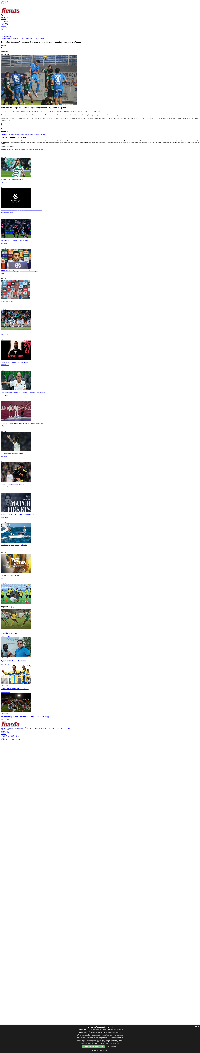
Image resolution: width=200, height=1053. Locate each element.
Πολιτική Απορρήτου (114, 1043)
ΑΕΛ (2, 629)
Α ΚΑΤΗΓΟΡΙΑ (5, 38)
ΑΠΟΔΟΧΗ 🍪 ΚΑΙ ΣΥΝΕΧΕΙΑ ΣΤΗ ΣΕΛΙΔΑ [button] (93, 1046)
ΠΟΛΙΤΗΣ (3, 738)
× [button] (198, 1026)
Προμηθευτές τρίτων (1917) (98, 1035)
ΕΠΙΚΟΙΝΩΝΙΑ (5, 729)
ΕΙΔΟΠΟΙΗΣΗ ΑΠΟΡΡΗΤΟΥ (8, 735)
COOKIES (3, 734)
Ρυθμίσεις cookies (105, 1043)
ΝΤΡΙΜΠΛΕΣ (4, 24)
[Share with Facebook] (1, 124)
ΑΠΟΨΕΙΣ (3, 26)
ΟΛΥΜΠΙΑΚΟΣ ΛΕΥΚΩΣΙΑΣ (21, 38)
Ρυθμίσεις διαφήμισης (102, 1041)
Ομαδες (11, 38)
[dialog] (100, 1039)
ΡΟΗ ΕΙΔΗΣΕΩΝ (5, 17)
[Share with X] (1, 126)
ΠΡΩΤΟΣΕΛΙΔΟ (5, 1)
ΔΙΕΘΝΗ (3, 20)
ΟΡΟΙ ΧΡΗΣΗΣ (5, 732)
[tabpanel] (100, 375)
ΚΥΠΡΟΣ (3, 19)
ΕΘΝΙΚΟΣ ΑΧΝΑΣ (34, 38)
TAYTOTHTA (4, 731)
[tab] (4, 146)
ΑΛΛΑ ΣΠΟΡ (4, 23)
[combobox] (196, 1027)
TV (11, 1)
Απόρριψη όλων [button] (112, 1046)
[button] (100, 1050)
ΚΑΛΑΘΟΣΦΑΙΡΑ (6, 21)
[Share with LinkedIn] (1, 128)
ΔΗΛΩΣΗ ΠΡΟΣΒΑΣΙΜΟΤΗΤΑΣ (9, 736)
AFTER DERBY (5, 27)
